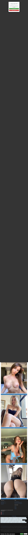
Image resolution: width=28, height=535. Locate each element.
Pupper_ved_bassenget (15, 518)
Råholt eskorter (2, 502)
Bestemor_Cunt (2, 518)
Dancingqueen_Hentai (15, 517)
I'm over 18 (14, 8)
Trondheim (3, 513)
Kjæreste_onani (7, 518)
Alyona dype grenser (17, 501)
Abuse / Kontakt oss (24, 528)
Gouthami (16, 508)
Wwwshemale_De (24, 522)
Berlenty (15, 507)
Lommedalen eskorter (3, 501)
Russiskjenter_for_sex (3, 522)
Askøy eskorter (2, 503)
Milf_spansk (10, 518)
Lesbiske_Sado (15, 522)
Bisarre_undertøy (20, 522)
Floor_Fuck (11, 522)
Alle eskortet (2, 504)
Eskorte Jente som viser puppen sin (18, 503)
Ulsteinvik (3, 514)
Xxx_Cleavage (10, 517)
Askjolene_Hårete (24, 517)
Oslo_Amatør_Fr (21, 518)
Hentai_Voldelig (6, 517)
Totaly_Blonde (25, 518)
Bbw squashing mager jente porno (18, 502)
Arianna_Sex (8, 522)
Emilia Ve (16, 506)
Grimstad (3, 512)
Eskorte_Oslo (2, 517)
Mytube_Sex (20, 517)
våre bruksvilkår (4, 526)
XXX (14, 394)
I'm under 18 (14, 10)
